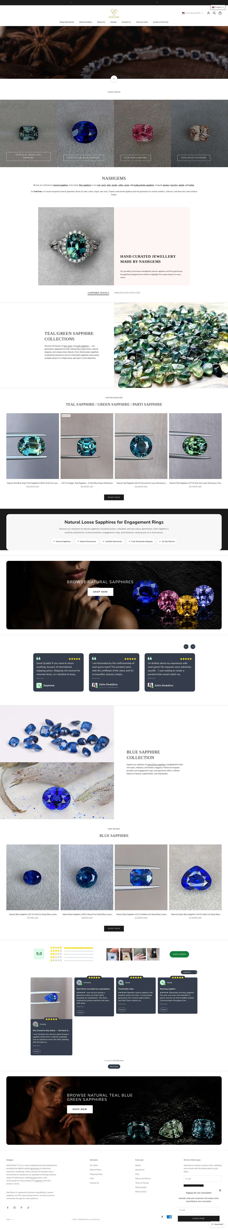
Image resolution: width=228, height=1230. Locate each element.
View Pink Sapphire (135, 158)
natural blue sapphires (156, 764)
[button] (112, 954)
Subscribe (199, 1218)
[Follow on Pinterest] (21, 1207)
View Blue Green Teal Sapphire (28, 156)
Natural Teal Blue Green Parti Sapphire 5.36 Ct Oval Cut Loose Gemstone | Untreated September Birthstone (32, 483)
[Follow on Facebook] (7, 1207)
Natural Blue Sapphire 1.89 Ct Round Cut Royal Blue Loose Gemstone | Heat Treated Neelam (87, 914)
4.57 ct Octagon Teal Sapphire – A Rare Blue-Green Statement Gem (87, 483)
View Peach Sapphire (193, 158)
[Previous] (186, 646)
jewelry (34, 1177)
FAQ (92, 1178)
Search (138, 1165)
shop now (114, 928)
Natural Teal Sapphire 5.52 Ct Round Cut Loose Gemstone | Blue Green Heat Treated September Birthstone (141, 483)
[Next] (193, 646)
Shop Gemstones (67, 22)
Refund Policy (95, 1169)
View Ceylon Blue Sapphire (83, 158)
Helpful (36, 1051)
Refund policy (140, 1187)
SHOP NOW (114, 497)
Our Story (94, 1165)
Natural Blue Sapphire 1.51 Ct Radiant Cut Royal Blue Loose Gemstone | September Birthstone (141, 914)
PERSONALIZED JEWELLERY (127, 293)
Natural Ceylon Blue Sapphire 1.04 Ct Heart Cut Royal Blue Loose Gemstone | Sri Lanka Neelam (195, 914)
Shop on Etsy (140, 1191)
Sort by (177, 972)
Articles (113, 22)
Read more (96, 678)
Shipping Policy (96, 1174)
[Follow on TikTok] (28, 1207)
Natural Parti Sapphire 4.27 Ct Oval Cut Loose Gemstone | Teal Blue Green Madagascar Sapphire (195, 483)
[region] (114, 52)
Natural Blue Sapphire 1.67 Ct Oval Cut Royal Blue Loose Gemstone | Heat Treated (32, 914)
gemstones (34, 1168)
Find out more (142, 22)
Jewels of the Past (160, 22)
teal (65, 346)
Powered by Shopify (93, 1219)
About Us (101, 22)
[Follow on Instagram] (14, 1207)
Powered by (164, 679)
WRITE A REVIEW (179, 954)
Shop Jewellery (85, 22)
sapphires (38, 1180)
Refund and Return (143, 1178)
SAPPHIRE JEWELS (98, 293)
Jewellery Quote (140, 65)
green (70, 346)
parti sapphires (83, 346)
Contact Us (126, 22)
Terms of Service (142, 1183)
